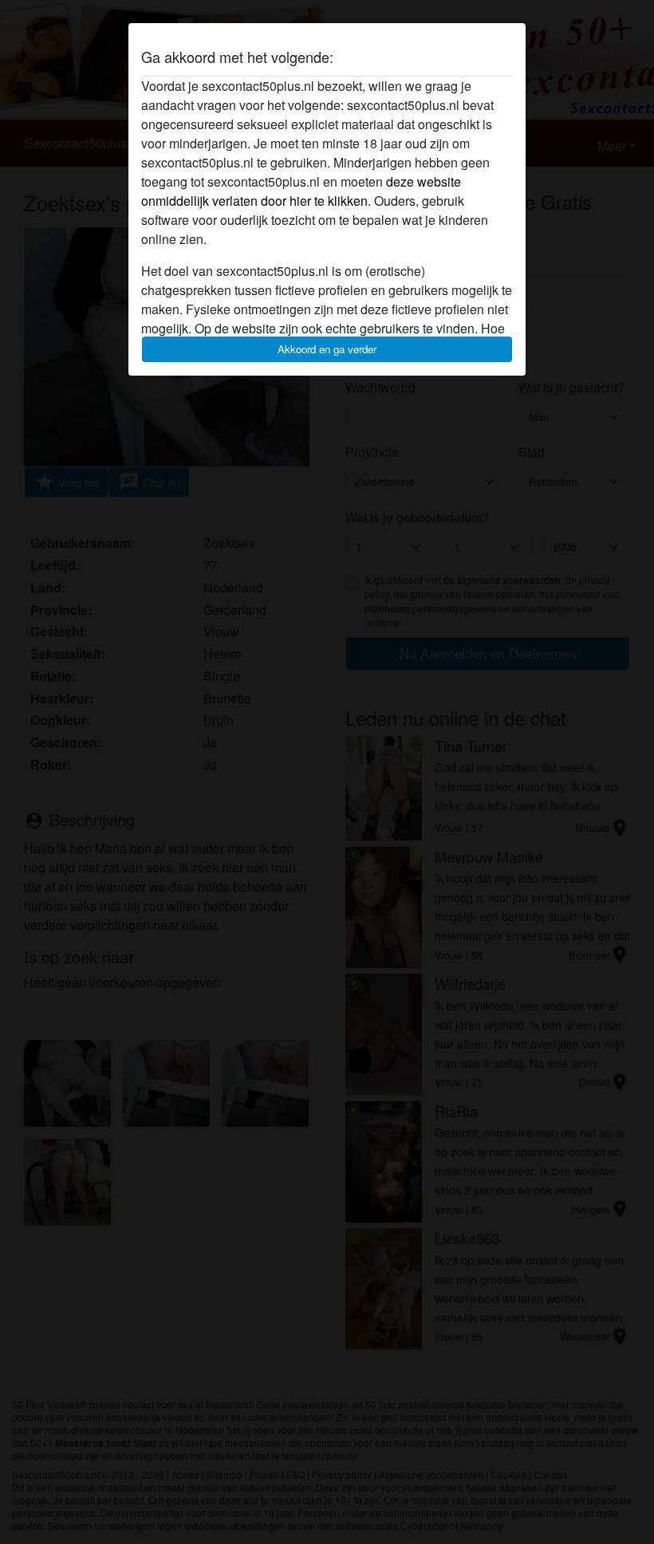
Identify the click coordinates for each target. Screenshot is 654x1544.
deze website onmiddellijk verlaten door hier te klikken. (301, 191)
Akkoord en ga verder (327, 348)
